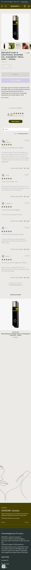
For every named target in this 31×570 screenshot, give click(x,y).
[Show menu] (2, 6)
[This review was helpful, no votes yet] (24, 221)
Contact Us (4, 560)
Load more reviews (15, 284)
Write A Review (15, 121)
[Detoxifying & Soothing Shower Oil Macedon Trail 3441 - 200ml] (4, 46)
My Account (5, 564)
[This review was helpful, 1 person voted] (24, 168)
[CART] (29, 6)
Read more (5, 97)
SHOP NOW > (24, 2)
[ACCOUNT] (25, 6)
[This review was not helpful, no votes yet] (27, 168)
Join (25, 522)
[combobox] (21, 133)
